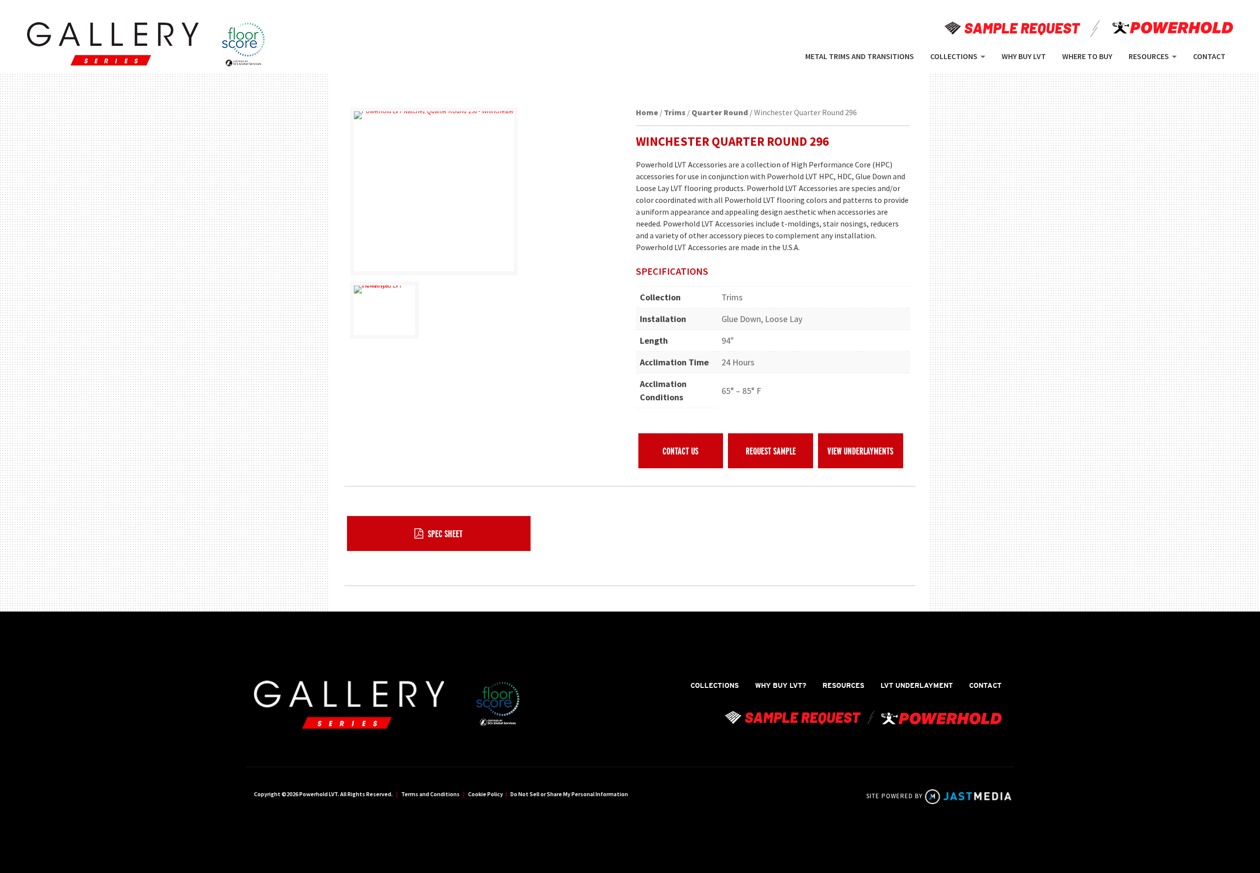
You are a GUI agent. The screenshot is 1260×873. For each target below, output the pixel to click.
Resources (843, 685)
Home (647, 112)
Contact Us (680, 451)
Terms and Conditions (430, 794)
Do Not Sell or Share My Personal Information (569, 794)
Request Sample (771, 451)
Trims (675, 112)
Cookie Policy (485, 794)
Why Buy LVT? (780, 685)
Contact (985, 685)
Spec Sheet (444, 533)
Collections (715, 685)
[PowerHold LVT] (112, 44)
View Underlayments (860, 451)
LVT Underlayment (917, 685)
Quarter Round (720, 112)
